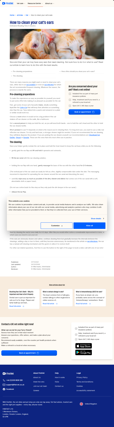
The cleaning (17, 76)
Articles (20, 15)
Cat (27, 15)
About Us (37, 377)
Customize (55, 226)
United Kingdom (91, 404)
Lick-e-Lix (23, 107)
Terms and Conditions (84, 382)
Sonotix (26, 137)
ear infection (49, 85)
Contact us (59, 386)
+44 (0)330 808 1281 (14, 380)
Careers (36, 390)
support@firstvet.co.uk (15, 385)
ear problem (31, 85)
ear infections (92, 241)
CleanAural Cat (94, 135)
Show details (96, 218)
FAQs (57, 382)
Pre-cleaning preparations (22, 71)
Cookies (79, 386)
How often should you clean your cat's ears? (78, 71)
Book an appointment (82, 112)
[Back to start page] (7, 3)
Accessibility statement (85, 390)
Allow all (89, 226)
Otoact (18, 137)
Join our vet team (40, 386)
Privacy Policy (82, 377)
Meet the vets (38, 382)
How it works (60, 377)
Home (12, 15)
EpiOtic (12, 137)
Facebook (10, 389)
